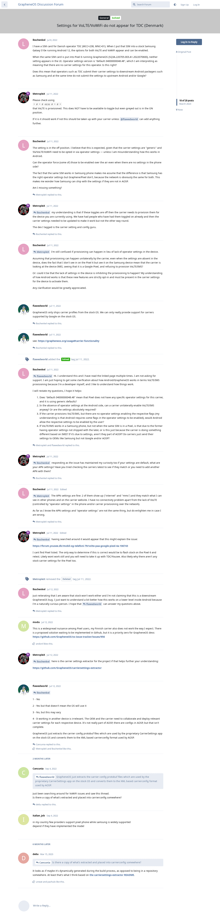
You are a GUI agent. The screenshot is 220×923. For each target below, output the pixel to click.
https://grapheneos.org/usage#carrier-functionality (68, 340)
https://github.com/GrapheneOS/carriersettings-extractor (67, 667)
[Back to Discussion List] (4, 4)
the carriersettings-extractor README (112, 875)
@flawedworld (129, 119)
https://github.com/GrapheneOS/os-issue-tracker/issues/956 (69, 636)
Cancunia (44, 862)
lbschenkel (43, 212)
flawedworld (44, 376)
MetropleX (43, 252)
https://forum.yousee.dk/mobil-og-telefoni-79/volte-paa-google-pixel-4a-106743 (80, 545)
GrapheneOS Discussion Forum (40, 4)
